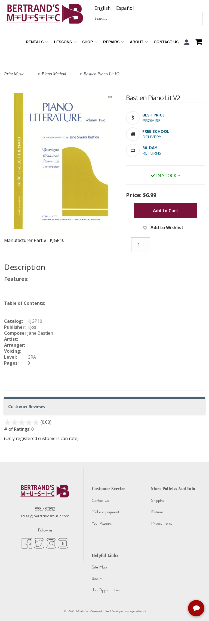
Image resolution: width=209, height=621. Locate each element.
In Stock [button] (166, 176)
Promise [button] (151, 120)
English (102, 8)
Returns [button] (151, 153)
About (137, 42)
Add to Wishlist (166, 227)
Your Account (102, 523)
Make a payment (105, 512)
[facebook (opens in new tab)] (26, 543)
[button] (187, 42)
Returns (157, 512)
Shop (88, 42)
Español (125, 8)
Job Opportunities (105, 590)
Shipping (158, 500)
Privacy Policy (162, 523)
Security (98, 578)
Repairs (112, 42)
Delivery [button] (151, 136)
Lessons (63, 42)
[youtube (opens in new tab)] (63, 543)
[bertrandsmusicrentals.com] (45, 14)
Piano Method (54, 74)
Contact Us (166, 42)
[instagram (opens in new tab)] (51, 543)
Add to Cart (165, 211)
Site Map (99, 567)
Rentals (35, 42)
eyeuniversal (138, 611)
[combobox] (102, 8)
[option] (125, 8)
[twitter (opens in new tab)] (38, 543)
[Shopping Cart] (197, 42)
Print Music (14, 74)
